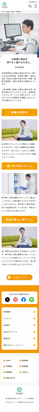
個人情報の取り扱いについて (13, 398)
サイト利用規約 (29, 398)
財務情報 (9, 372)
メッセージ (7, 318)
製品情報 (25, 360)
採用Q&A (7, 338)
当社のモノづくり (10, 332)
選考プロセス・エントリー (13, 345)
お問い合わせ (10, 378)
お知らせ (25, 372)
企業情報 (9, 366)
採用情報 (25, 366)
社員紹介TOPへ (20, 277)
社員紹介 (6, 325)
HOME (3, 11)
